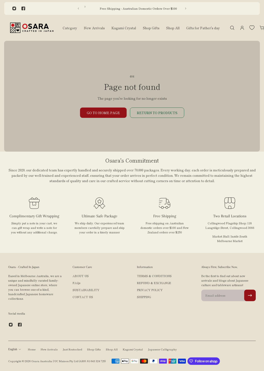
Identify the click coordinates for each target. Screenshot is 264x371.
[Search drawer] (232, 27)
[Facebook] (23, 8)
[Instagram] (14, 8)
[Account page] (242, 27)
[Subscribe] (250, 295)
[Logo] (31, 27)
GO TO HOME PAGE (103, 112)
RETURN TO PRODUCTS (157, 112)
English (12, 349)
